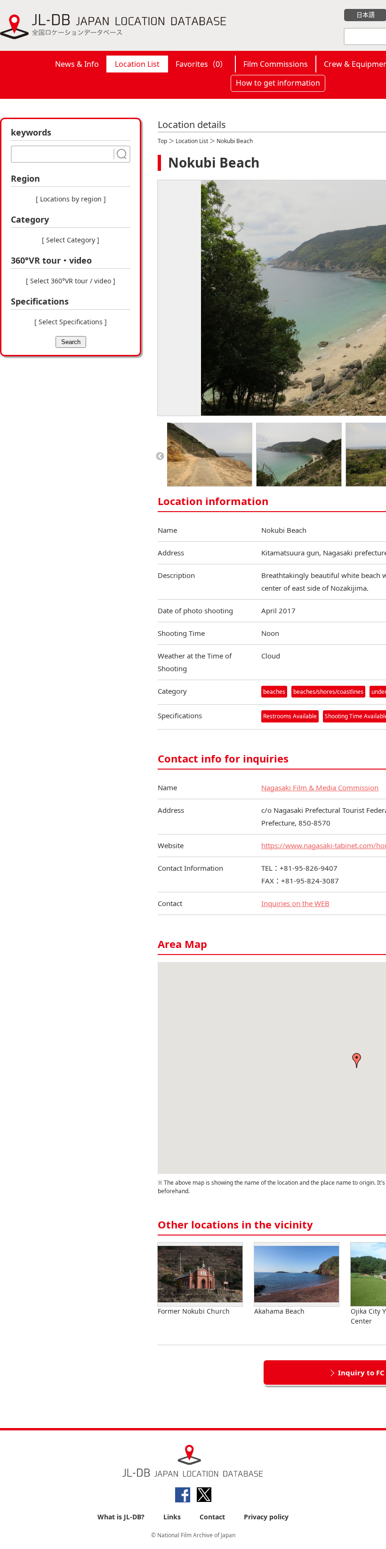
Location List (137, 64)
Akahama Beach (279, 1311)
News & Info (77, 64)
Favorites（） (201, 64)
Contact (212, 1516)
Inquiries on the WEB (295, 903)
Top (162, 141)
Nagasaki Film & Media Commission (319, 787)
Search (70, 341)
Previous (160, 456)
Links (172, 1516)
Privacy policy (266, 1516)
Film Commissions (275, 64)
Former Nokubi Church (194, 1311)
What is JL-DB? (121, 1516)
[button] (357, 1060)
